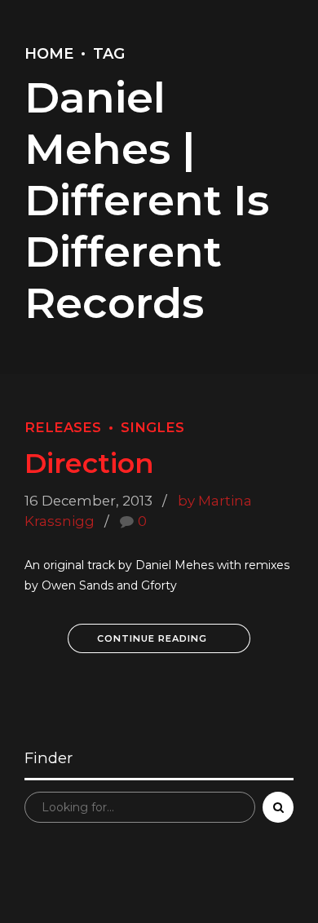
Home (48, 54)
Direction (89, 462)
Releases (62, 427)
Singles (152, 427)
